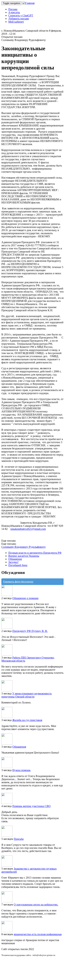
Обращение (15, 558)
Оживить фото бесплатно (18, 581)
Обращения (19, 746)
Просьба (19, 838)
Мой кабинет (16, 21)
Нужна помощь (21, 770)
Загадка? (13, 562)
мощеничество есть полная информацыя (38, 934)
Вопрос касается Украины (23, 555)
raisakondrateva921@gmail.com (28, 528)
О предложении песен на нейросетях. (36, 904)
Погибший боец (17, 565)
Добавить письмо (18, 18)
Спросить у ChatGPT (20, 15)
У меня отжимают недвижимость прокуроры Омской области (26, 695)
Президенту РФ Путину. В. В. (30, 631)
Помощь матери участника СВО (31, 806)
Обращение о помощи (25, 598)
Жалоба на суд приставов (27, 720)
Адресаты (14, 12)
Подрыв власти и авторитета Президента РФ (35, 552)
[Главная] (28, 3)
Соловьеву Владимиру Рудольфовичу (23, 546)
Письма (12, 9)
